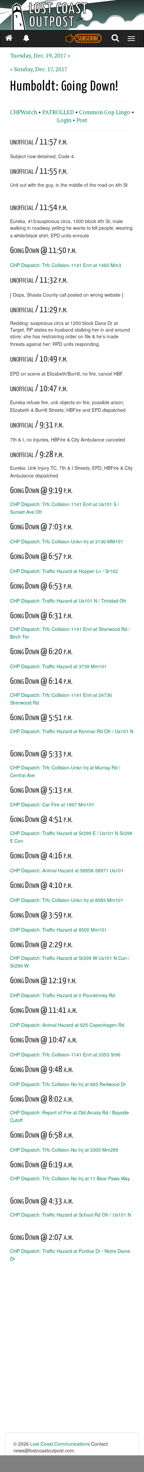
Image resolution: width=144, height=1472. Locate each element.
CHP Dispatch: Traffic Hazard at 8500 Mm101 (58, 929)
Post (81, 120)
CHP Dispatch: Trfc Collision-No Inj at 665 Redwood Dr (68, 1083)
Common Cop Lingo (104, 112)
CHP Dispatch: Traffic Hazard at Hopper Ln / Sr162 (64, 571)
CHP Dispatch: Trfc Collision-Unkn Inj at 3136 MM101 (66, 541)
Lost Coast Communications (60, 1443)
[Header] (72, 15)
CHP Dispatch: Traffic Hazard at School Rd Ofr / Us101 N (70, 1214)
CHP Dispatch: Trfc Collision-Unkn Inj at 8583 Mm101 (66, 900)
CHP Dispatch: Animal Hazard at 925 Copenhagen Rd (67, 1025)
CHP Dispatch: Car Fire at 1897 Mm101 (52, 804)
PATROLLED (58, 112)
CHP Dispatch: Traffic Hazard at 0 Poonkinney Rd (62, 995)
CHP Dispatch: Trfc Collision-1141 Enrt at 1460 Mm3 (65, 264)
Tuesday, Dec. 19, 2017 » (40, 55)
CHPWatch (23, 112)
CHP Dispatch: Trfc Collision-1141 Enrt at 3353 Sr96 (65, 1054)
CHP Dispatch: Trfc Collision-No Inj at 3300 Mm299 (64, 1149)
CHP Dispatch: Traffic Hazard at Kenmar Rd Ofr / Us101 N (71, 731)
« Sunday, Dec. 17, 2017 (38, 69)
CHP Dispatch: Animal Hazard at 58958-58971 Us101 (67, 870)
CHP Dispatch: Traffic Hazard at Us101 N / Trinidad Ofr (68, 600)
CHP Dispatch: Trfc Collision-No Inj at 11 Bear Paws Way (70, 1178)
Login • (66, 120)
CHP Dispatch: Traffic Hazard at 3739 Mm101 (58, 666)
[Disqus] (72, 1347)
